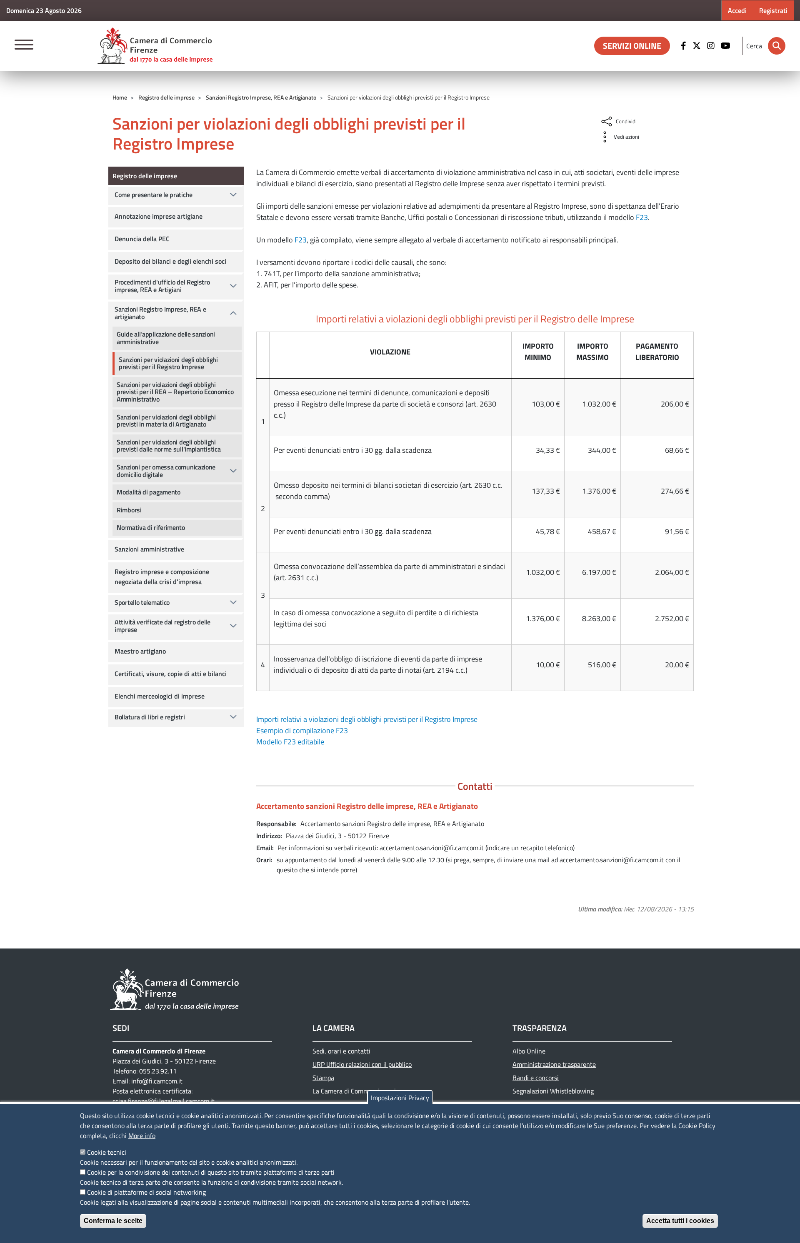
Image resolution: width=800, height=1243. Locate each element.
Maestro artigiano (140, 651)
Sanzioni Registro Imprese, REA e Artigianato (261, 97)
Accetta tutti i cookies (680, 1220)
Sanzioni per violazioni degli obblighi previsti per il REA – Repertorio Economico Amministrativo (175, 391)
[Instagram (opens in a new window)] (712, 46)
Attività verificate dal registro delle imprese (162, 625)
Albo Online (528, 1051)
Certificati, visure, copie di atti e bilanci (171, 674)
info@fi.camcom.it (156, 1081)
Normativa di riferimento (151, 527)
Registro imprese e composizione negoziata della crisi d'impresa (162, 577)
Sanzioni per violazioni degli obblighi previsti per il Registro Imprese (168, 363)
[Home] (155, 45)
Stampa (323, 1078)
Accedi (737, 10)
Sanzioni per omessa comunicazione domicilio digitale (166, 470)
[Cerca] (776, 46)
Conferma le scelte (113, 1220)
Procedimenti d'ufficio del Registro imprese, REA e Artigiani (162, 286)
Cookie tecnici (106, 1152)
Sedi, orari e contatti (341, 1051)
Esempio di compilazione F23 (302, 730)
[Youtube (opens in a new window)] (726, 46)
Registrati (773, 10)
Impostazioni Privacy (400, 1098)
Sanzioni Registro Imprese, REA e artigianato (160, 313)
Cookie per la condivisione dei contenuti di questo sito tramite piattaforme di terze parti (211, 1172)
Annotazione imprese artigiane (158, 216)
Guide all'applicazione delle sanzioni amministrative (166, 338)
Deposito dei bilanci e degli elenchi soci (170, 261)
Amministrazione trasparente (554, 1064)
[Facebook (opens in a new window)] (684, 46)
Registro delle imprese (166, 97)
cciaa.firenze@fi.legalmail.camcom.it (163, 1101)
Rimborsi (129, 510)
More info (141, 1136)
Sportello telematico (142, 602)
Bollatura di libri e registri (150, 717)
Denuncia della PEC (142, 239)
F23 (642, 217)
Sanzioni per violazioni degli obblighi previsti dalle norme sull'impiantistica (168, 445)
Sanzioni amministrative (149, 549)
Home (119, 97)
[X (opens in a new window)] (697, 46)
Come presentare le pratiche (153, 195)
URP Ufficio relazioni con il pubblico (362, 1064)
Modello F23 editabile (290, 741)
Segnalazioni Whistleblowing (553, 1091)
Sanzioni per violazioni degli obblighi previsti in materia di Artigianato (166, 420)
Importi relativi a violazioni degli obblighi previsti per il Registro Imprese (367, 719)
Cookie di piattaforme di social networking (146, 1192)
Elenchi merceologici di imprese (160, 696)
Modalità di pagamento (148, 492)
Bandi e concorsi (535, 1078)
